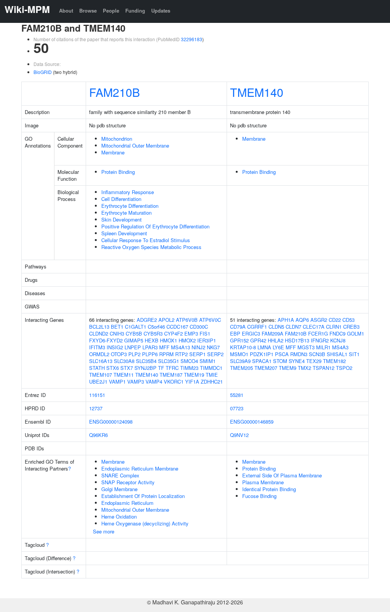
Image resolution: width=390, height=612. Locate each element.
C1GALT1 (135, 326)
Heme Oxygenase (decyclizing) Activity (145, 523)
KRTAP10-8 (243, 347)
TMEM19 (194, 374)
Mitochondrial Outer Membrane (135, 145)
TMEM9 (287, 367)
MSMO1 (239, 354)
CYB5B (134, 333)
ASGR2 (318, 319)
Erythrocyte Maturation (126, 212)
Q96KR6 (98, 435)
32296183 (191, 39)
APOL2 (166, 319)
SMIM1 (208, 361)
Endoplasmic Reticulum (127, 502)
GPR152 (239, 340)
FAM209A (272, 333)
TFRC (172, 367)
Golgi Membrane (119, 489)
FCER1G (318, 333)
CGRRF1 (257, 326)
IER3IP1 (206, 340)
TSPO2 (344, 367)
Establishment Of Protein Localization (143, 496)
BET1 (117, 326)
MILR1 (323, 347)
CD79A (238, 326)
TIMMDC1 (211, 367)
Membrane (113, 152)
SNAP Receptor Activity (128, 482)
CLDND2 (98, 333)
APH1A (286, 319)
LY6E (278, 347)
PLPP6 (150, 354)
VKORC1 (174, 381)
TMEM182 (334, 361)
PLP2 (134, 354)
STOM (280, 361)
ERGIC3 (251, 333)
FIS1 (205, 333)
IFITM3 (97, 347)
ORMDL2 (99, 354)
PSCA (282, 354)
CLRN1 (334, 326)
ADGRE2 (147, 319)
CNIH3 (117, 333)
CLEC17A (313, 326)
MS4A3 (340, 347)
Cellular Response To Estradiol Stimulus (145, 240)
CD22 (335, 319)
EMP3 (191, 333)
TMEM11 (123, 374)
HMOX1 (168, 340)
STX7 (126, 367)
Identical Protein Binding (269, 489)
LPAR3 (150, 347)
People (111, 10)
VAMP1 (117, 381)
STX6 (112, 367)
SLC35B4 (146, 361)
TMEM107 (100, 374)
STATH (97, 367)
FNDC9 (337, 333)
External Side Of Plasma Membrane (282, 475)
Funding (135, 10)
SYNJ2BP (145, 367)
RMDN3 (298, 354)
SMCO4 (189, 361)
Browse (88, 10)
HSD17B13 (297, 340)
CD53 (348, 319)
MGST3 (306, 347)
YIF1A (192, 381)
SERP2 (215, 354)
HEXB (151, 340)
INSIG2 (115, 347)
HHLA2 (275, 340)
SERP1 (197, 354)
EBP (235, 333)
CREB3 (351, 326)
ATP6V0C (210, 319)
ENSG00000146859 (251, 421)
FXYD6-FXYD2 (106, 340)
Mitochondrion (116, 138)
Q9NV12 (239, 435)
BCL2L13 (99, 326)
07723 (236, 408)
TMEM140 (256, 92)
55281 (236, 394)
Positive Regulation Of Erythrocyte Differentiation (155, 226)
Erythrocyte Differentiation (129, 205)
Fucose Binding (259, 496)
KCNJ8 (337, 340)
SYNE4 (297, 361)
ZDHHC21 (212, 381)
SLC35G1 (168, 361)
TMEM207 (265, 367)
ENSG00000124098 (111, 421)
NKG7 (213, 347)
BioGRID (43, 72)
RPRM (166, 354)
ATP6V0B (187, 319)
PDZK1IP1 (261, 354)
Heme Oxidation (119, 516)
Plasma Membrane (263, 482)
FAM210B (114, 92)
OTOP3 (119, 354)
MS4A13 (180, 347)
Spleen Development (124, 233)
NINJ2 (198, 347)
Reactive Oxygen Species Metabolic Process (151, 247)
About (66, 10)
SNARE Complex (120, 475)
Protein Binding (118, 171)
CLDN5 (276, 326)
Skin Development (121, 219)
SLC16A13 (100, 361)
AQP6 (302, 319)
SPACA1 (262, 361)
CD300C (199, 326)
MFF (164, 347)
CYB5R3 (153, 333)
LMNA (264, 347)
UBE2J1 (98, 381)
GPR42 (258, 340)
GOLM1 (355, 333)
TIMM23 (189, 367)
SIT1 (354, 354)
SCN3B (317, 354)
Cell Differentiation (121, 198)
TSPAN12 (323, 367)
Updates (160, 10)
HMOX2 (187, 340)
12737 (95, 408)
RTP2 (181, 354)
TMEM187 (171, 374)
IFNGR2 (320, 340)
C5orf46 (156, 326)
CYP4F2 (173, 333)
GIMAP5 (133, 340)
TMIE (212, 374)
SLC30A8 (124, 361)
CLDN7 (293, 326)
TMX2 (304, 367)
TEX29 (313, 361)
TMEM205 (241, 367)
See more (103, 531)
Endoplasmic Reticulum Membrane (139, 468)
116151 (97, 394)
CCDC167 (177, 326)
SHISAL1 (337, 354)
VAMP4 (153, 381)
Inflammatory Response (127, 192)
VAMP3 (135, 381)
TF (161, 367)
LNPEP (133, 347)
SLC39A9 (240, 361)
